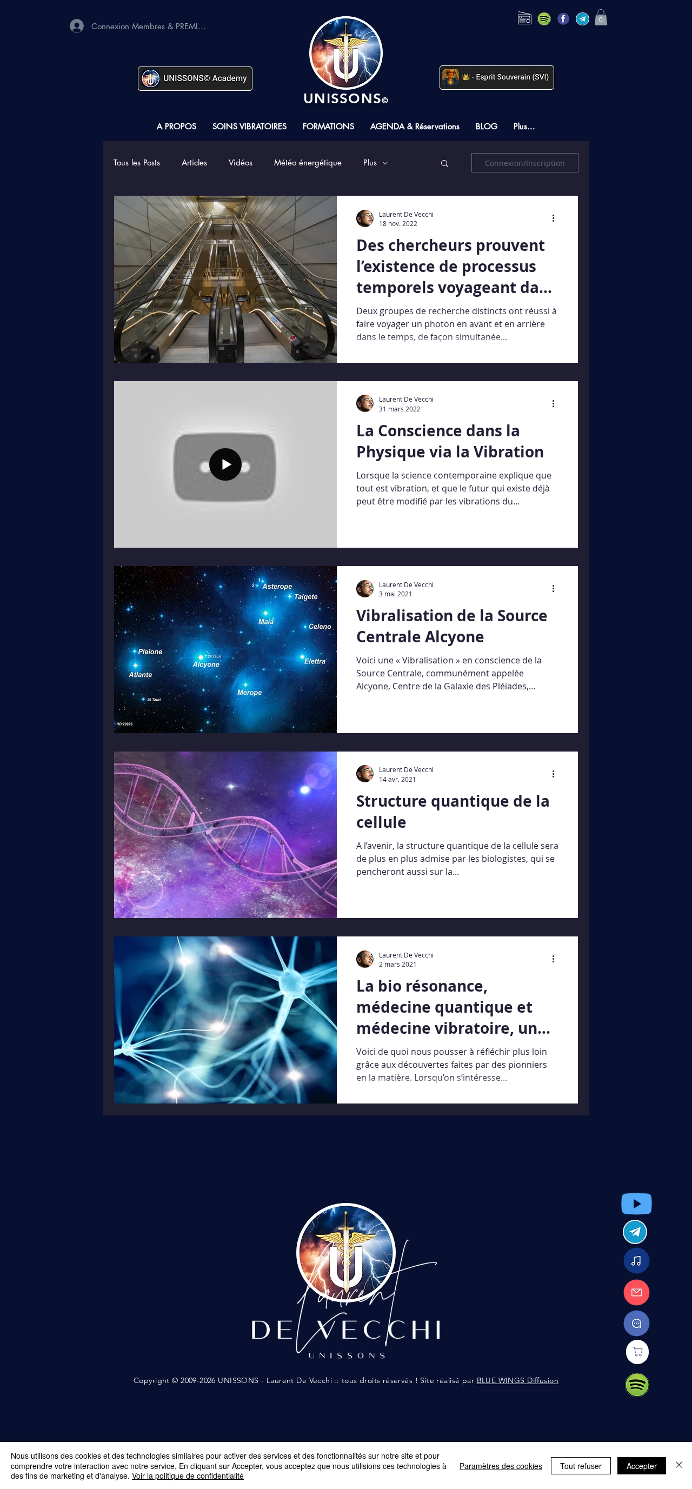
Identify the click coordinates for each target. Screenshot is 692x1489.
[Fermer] (679, 1465)
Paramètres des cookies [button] (501, 1465)
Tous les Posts (137, 163)
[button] (601, 17)
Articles (194, 163)
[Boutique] (637, 1352)
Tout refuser (581, 1465)
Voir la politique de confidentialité (188, 1475)
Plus (370, 163)
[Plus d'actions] (556, 218)
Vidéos (240, 163)
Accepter (642, 1465)
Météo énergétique (308, 163)
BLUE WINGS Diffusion (517, 1380)
